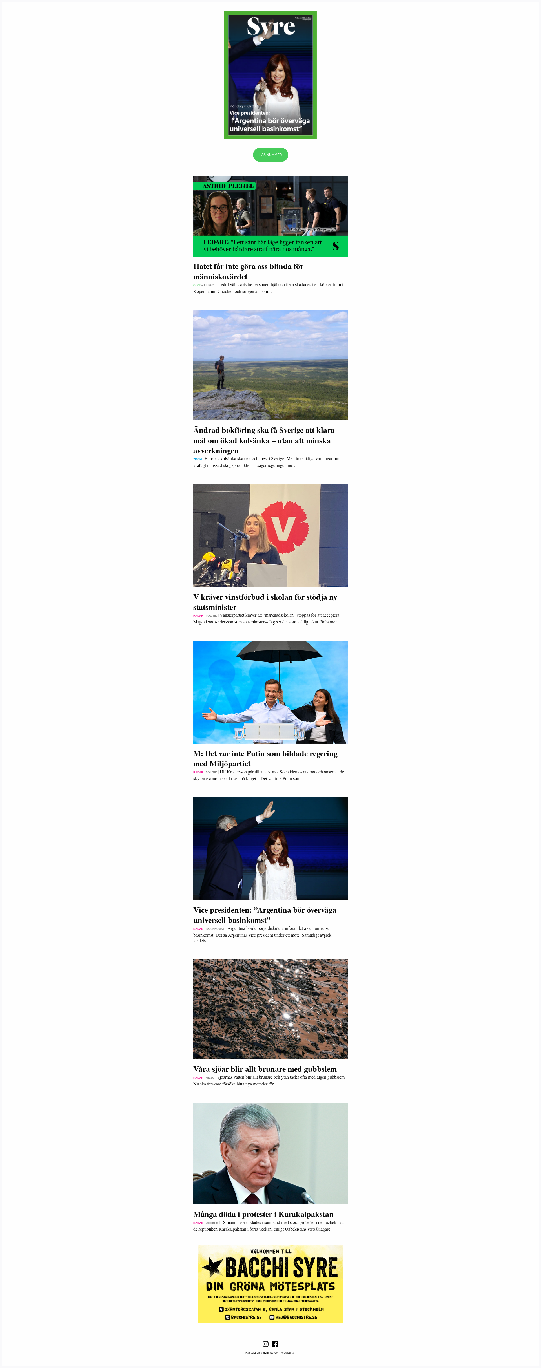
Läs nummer (270, 155)
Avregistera (287, 1352)
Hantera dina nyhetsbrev (261, 1352)
